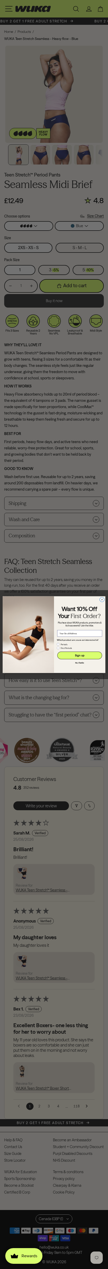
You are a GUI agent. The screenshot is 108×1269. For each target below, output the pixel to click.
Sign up (80, 655)
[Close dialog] (102, 599)
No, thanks (79, 663)
